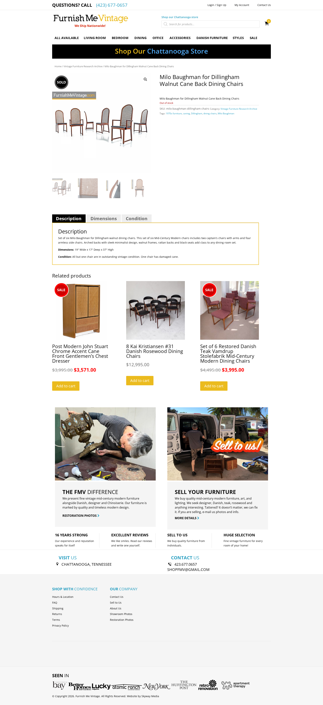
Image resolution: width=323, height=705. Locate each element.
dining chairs (210, 113)
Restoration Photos (121, 620)
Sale (253, 38)
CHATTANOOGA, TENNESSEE (86, 564)
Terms (56, 620)
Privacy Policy (60, 625)
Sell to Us (115, 602)
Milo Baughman (226, 113)
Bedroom (120, 38)
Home (58, 66)
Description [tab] (68, 218)
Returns (57, 614)
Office (158, 38)
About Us (115, 608)
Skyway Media (150, 696)
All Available (67, 38)
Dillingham (196, 113)
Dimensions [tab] (103, 218)
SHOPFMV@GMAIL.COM (188, 569)
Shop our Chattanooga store (180, 17)
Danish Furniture (212, 38)
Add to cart (65, 385)
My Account (242, 5)
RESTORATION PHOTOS (79, 516)
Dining (140, 38)
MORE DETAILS (186, 518)
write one (123, 545)
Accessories (180, 38)
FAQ (54, 602)
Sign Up (221, 5)
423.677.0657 (185, 564)
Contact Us (264, 5)
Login (210, 5)
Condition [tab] (136, 218)
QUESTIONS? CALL (89, 5)
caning (186, 113)
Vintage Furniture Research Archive (83, 66)
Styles (238, 38)
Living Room (95, 38)
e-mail (206, 512)
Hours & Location (62, 597)
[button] (145, 79)
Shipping (57, 608)
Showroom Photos (121, 614)
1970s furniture (174, 113)
